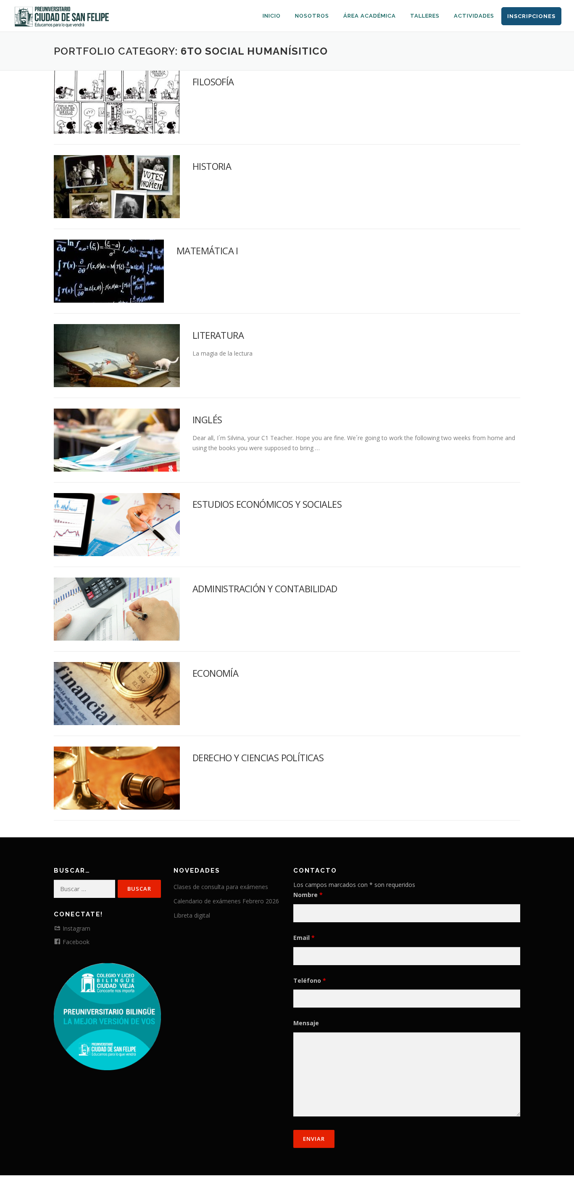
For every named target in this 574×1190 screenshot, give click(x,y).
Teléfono (309, 980)
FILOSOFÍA (213, 81)
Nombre (308, 895)
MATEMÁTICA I (207, 250)
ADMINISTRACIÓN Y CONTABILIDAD (264, 588)
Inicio (272, 16)
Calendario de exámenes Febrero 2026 (226, 901)
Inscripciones (531, 16)
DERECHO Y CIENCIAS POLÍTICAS (258, 757)
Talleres (425, 16)
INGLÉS (207, 419)
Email (304, 938)
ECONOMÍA (215, 673)
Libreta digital (192, 915)
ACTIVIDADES (474, 16)
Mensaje (306, 1023)
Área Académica (369, 16)
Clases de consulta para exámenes (221, 887)
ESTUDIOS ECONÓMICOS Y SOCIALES (267, 504)
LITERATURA (218, 335)
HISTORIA (211, 166)
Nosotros (312, 16)
